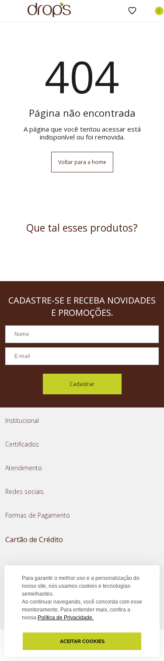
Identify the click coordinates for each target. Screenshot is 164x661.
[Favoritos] (132, 11)
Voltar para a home (82, 162)
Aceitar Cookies (82, 641)
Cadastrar (82, 384)
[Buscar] (118, 11)
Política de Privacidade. (66, 618)
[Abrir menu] (8, 12)
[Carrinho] (154, 11)
